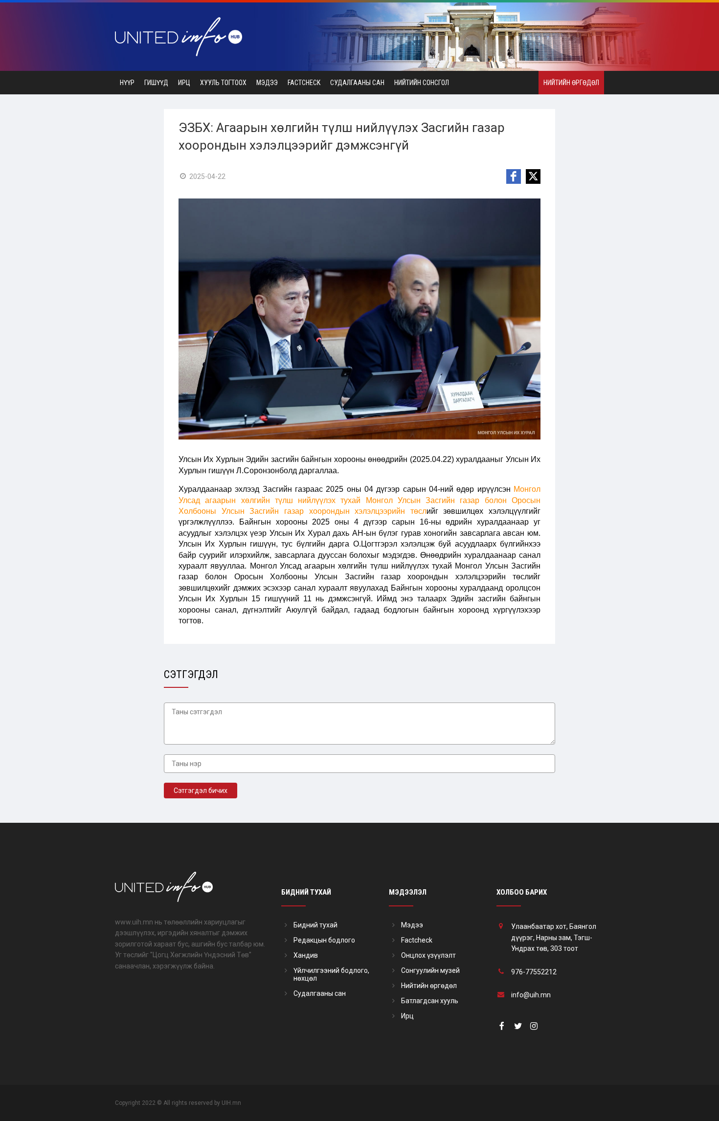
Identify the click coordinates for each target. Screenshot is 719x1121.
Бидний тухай (315, 925)
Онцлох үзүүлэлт (428, 955)
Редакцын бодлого (324, 940)
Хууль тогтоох (223, 83)
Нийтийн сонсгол (421, 83)
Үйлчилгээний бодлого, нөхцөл (331, 974)
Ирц (184, 83)
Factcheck (304, 83)
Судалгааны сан (357, 83)
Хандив (305, 955)
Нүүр (127, 83)
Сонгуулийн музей (430, 970)
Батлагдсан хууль (429, 1001)
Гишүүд (156, 83)
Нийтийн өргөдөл (571, 83)
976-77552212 (534, 972)
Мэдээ (267, 83)
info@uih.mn (531, 995)
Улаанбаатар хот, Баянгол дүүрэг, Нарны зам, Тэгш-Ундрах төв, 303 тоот (553, 937)
